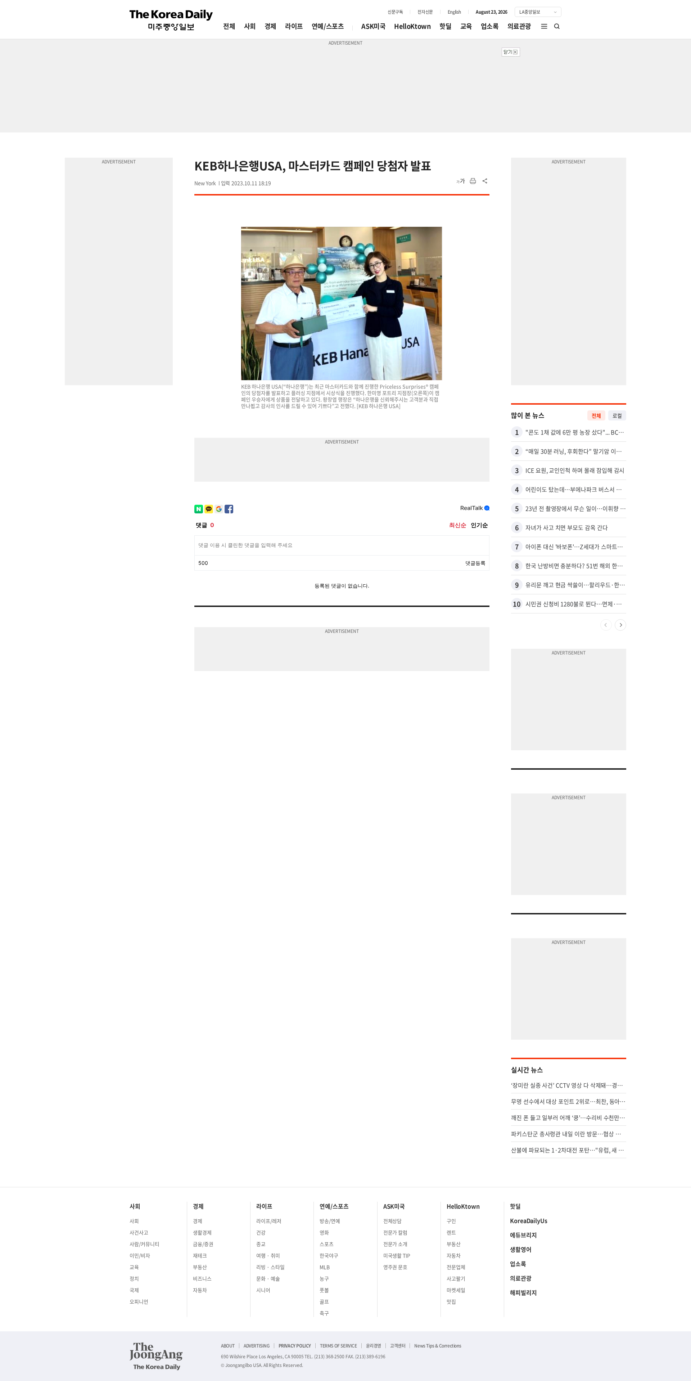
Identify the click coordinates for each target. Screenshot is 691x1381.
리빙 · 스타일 (270, 1266)
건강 (261, 1232)
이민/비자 (140, 1255)
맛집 (451, 1301)
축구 (324, 1313)
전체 (229, 26)
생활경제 (202, 1232)
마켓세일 (456, 1290)
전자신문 (425, 12)
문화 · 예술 (268, 1278)
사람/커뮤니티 (144, 1243)
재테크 (200, 1255)
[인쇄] (473, 181)
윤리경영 (373, 1345)
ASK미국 (373, 26)
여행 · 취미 (268, 1255)
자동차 (200, 1290)
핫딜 (445, 26)
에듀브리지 (523, 1235)
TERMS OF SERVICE (338, 1345)
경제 (270, 26)
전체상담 (392, 1220)
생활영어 (521, 1249)
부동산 (200, 1266)
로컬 (617, 415)
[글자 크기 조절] (460, 181)
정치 (134, 1278)
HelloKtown (412, 26)
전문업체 (456, 1266)
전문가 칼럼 (395, 1232)
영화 (324, 1232)
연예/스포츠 (328, 26)
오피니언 (139, 1301)
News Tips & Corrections (437, 1345)
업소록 (490, 26)
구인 (451, 1220)
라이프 (294, 26)
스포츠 (327, 1243)
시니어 (263, 1290)
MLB (325, 1266)
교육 (466, 26)
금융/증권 (203, 1243)
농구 (324, 1278)
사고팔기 (456, 1278)
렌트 (451, 1232)
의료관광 (519, 26)
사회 (250, 26)
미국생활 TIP (397, 1255)
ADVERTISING (257, 1345)
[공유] (485, 181)
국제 (134, 1290)
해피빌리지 (523, 1292)
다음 (620, 625)
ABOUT (228, 1345)
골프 (324, 1301)
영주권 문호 (395, 1266)
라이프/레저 (268, 1220)
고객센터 (397, 1345)
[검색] (557, 26)
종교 (261, 1243)
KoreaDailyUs (528, 1220)
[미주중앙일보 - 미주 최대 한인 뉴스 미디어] (171, 20)
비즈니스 (202, 1278)
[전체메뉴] (544, 26)
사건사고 (139, 1232)
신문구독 (395, 12)
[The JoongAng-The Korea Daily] (156, 1356)
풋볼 (324, 1290)
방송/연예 (330, 1220)
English (454, 12)
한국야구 (329, 1255)
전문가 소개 (395, 1243)
